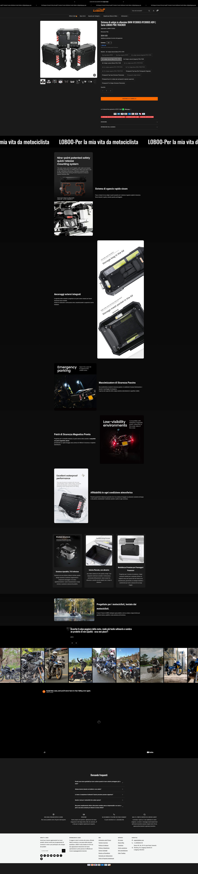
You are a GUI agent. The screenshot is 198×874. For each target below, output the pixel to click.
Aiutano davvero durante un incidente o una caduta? (88, 789)
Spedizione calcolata (105, 38)
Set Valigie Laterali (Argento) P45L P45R (133, 59)
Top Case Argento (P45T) (122, 55)
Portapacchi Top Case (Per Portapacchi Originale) (138, 71)
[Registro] (63, 850)
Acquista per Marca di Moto (110, 16)
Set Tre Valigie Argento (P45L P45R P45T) (112, 71)
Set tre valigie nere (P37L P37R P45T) (133, 63)
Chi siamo (120, 840)
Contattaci (120, 845)
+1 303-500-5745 (119, 819)
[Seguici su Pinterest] (51, 855)
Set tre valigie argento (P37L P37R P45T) (112, 67)
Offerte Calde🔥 (73, 16)
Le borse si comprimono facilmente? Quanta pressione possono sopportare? (94, 794)
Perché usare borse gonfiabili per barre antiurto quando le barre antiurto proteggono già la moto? (97, 782)
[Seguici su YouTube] (54, 855)
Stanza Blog (121, 843)
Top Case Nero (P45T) (107, 55)
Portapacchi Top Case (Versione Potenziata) (113, 75)
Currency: (103, 42)
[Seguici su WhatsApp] (41, 859)
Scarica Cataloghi (103, 850)
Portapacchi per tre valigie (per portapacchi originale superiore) (118, 79)
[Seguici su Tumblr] (61, 855)
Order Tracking (121, 853)
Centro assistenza (122, 848)
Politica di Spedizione (104, 848)
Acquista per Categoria (94, 16)
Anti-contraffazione (123, 850)
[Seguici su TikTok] (57, 855)
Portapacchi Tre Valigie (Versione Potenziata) (113, 83)
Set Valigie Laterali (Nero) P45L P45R (111, 63)
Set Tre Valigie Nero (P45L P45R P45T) (135, 67)
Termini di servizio (103, 843)
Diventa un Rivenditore (104, 853)
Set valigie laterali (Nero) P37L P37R (111, 59)
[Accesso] (153, 11)
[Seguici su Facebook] (41, 855)
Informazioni (124, 16)
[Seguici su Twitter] (44, 855)
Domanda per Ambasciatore (105, 856)
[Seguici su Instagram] (48, 855)
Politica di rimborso (103, 845)
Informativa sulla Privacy (105, 840)
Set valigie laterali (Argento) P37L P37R (141, 55)
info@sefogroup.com (39, 5)
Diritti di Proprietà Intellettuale (106, 858)
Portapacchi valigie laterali (133, 75)
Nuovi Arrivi (83, 16)
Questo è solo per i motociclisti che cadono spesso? (88, 800)
